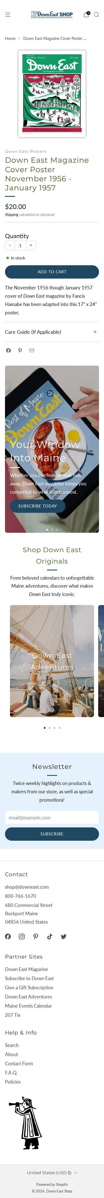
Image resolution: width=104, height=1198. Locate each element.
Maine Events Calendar (28, 1006)
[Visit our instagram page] (22, 936)
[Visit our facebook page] (8, 936)
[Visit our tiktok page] (50, 936)
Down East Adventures (28, 997)
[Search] (96, 14)
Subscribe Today (37, 506)
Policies (13, 1082)
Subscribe (52, 834)
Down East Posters (26, 151)
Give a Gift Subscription (29, 987)
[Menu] (8, 14)
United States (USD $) (49, 1172)
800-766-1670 (20, 896)
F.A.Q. (11, 1072)
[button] (47, 530)
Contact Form (19, 1063)
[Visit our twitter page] (63, 936)
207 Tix (12, 1015)
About (11, 1054)
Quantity (17, 235)
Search (12, 1045)
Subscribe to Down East (29, 978)
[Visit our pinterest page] (36, 936)
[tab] (44, 728)
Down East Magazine (26, 969)
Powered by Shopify (52, 1184)
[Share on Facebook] (8, 350)
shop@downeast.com (27, 887)
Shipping (11, 214)
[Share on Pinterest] (20, 350)
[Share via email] (31, 350)
